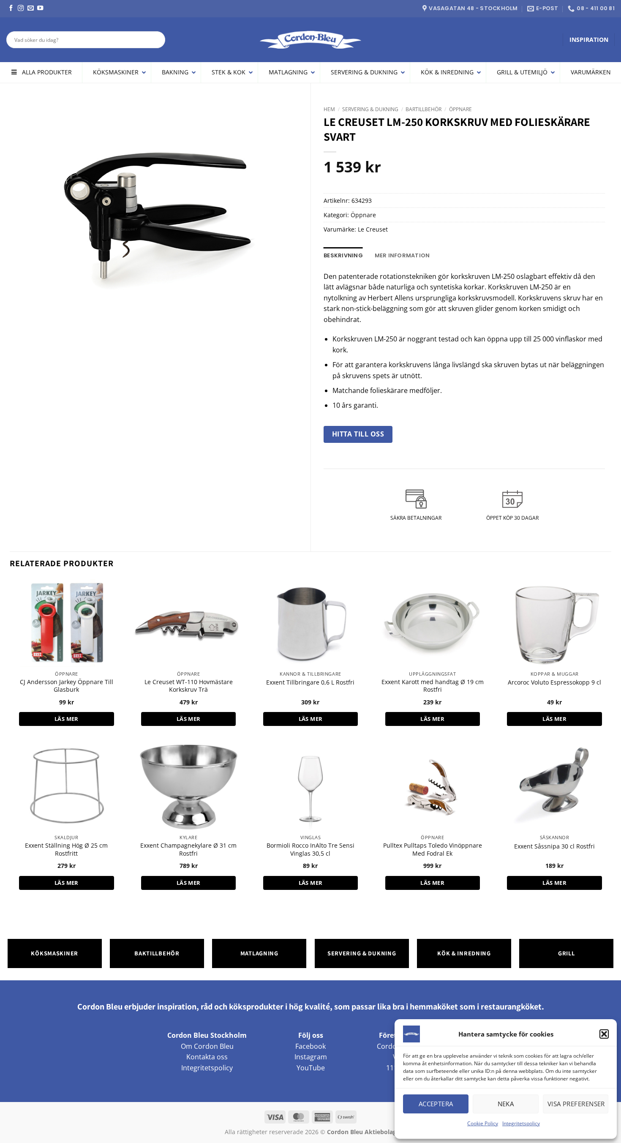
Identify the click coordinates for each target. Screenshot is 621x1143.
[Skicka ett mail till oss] (30, 8)
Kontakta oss (207, 1056)
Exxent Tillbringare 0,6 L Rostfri (310, 682)
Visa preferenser (576, 1103)
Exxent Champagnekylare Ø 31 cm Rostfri (188, 849)
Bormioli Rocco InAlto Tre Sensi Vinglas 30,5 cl (310, 849)
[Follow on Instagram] (21, 8)
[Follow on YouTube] (40, 8)
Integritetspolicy (521, 1123)
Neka (506, 1103)
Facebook (310, 1046)
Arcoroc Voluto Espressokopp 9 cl (554, 682)
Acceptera (436, 1103)
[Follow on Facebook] (11, 8)
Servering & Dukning (370, 109)
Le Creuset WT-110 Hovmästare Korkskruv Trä (188, 686)
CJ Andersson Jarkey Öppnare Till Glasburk (66, 686)
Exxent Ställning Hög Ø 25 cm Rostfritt (66, 849)
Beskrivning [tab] (343, 255)
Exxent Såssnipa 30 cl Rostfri (554, 846)
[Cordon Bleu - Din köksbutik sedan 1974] (311, 40)
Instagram (310, 1056)
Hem (329, 109)
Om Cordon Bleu (207, 1046)
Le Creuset (373, 229)
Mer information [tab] (402, 255)
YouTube (311, 1067)
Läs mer (66, 719)
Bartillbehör (423, 109)
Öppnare (460, 109)
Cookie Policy (482, 1123)
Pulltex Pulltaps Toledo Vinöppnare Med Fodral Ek (432, 849)
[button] (604, 1034)
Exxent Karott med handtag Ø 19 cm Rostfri (432, 686)
